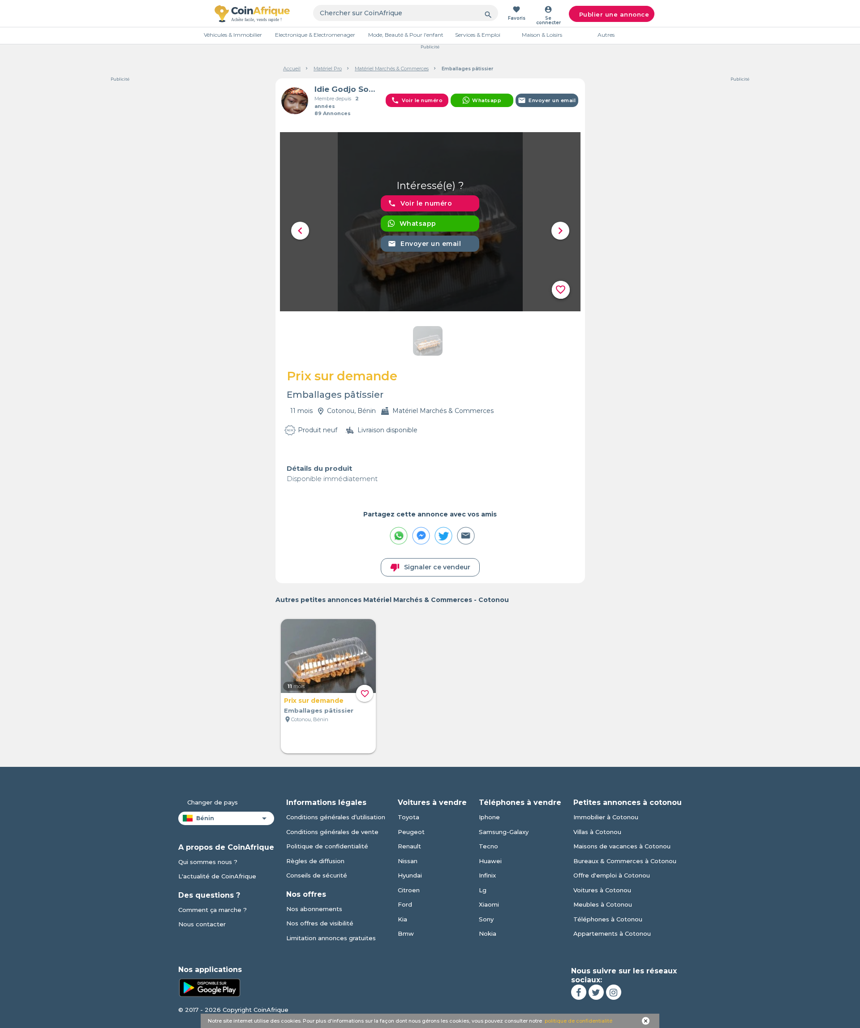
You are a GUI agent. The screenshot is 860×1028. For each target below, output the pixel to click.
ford (405, 904)
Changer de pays (212, 802)
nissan (407, 861)
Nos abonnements (314, 908)
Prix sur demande (314, 701)
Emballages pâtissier (318, 710)
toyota (408, 817)
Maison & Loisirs (542, 34)
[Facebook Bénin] (578, 992)
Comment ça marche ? (212, 909)
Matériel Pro (328, 68)
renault (409, 846)
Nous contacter (202, 924)
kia (402, 919)
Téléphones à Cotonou (607, 919)
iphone (489, 817)
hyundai (410, 875)
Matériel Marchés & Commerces (392, 68)
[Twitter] (596, 992)
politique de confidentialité (578, 1021)
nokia (487, 933)
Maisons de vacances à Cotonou (622, 846)
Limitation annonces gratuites (331, 938)
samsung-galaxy (504, 831)
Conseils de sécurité (316, 875)
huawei (490, 861)
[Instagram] (613, 992)
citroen (409, 890)
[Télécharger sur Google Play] (209, 987)
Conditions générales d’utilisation (335, 817)
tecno (488, 846)
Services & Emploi (477, 34)
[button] (300, 231)
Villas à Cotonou (597, 831)
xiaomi (489, 904)
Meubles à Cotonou (602, 904)
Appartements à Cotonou (612, 933)
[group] (430, 221)
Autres (606, 34)
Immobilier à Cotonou (605, 817)
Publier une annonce (614, 14)
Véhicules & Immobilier (233, 34)
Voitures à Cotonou (602, 890)
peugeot (411, 831)
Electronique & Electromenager (315, 34)
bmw (406, 933)
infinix (487, 875)
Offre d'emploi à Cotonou (611, 875)
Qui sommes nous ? (207, 861)
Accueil (292, 68)
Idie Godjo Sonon (346, 89)
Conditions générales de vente (332, 831)
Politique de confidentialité (327, 846)
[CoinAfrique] (252, 13)
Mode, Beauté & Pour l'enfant (405, 34)
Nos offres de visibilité (319, 923)
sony (486, 919)
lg (482, 890)
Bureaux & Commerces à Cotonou (624, 861)
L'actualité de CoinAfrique (217, 876)
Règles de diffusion (315, 861)
